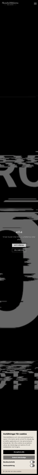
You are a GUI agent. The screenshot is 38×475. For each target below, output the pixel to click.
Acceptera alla (19, 452)
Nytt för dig (19, 245)
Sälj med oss (19, 250)
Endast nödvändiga (19, 457)
